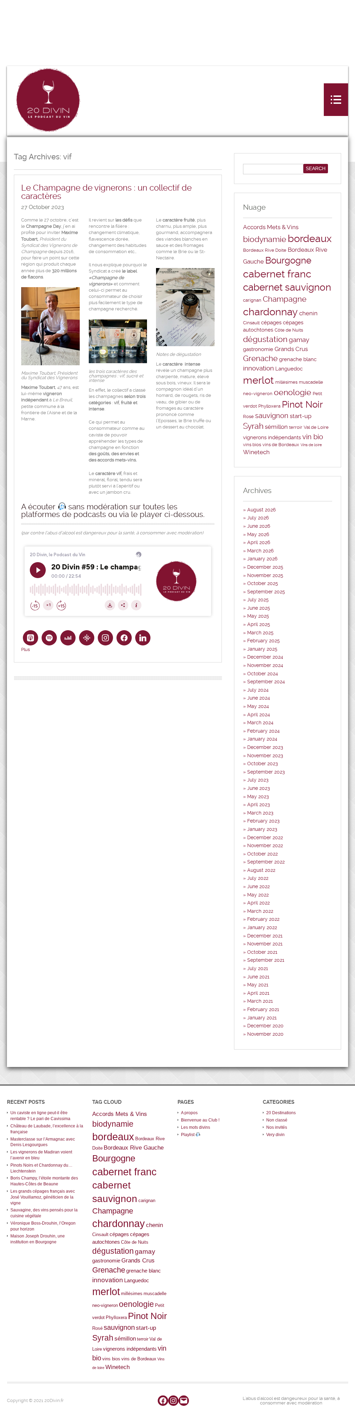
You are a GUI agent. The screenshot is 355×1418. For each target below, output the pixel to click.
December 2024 (265, 657)
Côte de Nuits (289, 330)
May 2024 (258, 706)
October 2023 (262, 763)
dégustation (265, 339)
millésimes (286, 382)
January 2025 (262, 649)
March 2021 (260, 1001)
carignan (252, 300)
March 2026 (260, 550)
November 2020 (265, 1034)
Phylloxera (269, 406)
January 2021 (262, 1017)
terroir (295, 427)
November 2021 (265, 943)
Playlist (188, 1134)
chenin (308, 313)
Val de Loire (316, 427)
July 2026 (258, 517)
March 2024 (260, 722)
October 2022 (262, 854)
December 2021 (265, 936)
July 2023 (258, 780)
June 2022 (258, 886)
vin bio (312, 437)
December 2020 (265, 1025)
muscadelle (311, 382)
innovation (258, 368)
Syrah (253, 426)
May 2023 (258, 796)
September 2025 (266, 591)
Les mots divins (195, 1127)
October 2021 (262, 952)
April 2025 (258, 624)
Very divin (275, 1134)
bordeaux (310, 238)
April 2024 (258, 714)
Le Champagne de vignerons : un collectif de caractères (106, 192)
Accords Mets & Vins (270, 227)
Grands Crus (291, 348)
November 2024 (265, 665)
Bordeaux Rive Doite (264, 250)
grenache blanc (298, 359)
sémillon (276, 426)
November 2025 (265, 575)
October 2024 (262, 673)
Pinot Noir (302, 404)
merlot (258, 380)
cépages (271, 322)
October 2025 (262, 583)
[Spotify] (49, 637)
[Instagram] (105, 637)
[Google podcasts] (86, 637)
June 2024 (258, 698)
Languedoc (289, 369)
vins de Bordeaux (280, 444)
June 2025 (258, 608)
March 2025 (260, 632)
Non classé (276, 1120)
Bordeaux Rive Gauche (134, 1147)
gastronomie (258, 349)
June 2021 (258, 976)
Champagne (284, 299)
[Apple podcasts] (30, 637)
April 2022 (258, 903)
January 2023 (262, 829)
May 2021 (257, 984)
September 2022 (266, 862)
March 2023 (260, 813)
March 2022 (260, 911)
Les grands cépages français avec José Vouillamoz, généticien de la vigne (42, 1197)
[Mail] (184, 1400)
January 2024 (262, 739)
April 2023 (258, 804)
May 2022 (258, 895)
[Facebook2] (124, 637)
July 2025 (258, 599)
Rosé (248, 416)
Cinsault (251, 322)
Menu (336, 99)
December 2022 (265, 837)
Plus (25, 649)
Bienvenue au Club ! (200, 1120)
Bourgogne (288, 260)
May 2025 (258, 616)
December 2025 (265, 567)
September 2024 (266, 681)
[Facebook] (163, 1400)
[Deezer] (68, 637)
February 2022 (263, 919)
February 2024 (263, 731)
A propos (189, 1112)
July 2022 (257, 878)
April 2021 (258, 993)
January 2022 (262, 927)
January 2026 (262, 558)
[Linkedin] (142, 637)
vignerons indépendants (272, 437)
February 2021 (263, 1009)
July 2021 (257, 968)
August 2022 (261, 870)
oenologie (292, 392)
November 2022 (265, 845)
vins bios (252, 444)
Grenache (260, 358)
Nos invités (276, 1127)
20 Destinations (281, 1112)
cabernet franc (277, 274)
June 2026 (258, 526)
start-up (300, 415)
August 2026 (261, 509)
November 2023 (265, 755)
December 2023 (265, 747)
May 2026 (258, 534)
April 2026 (258, 542)
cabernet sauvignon (287, 287)
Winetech (256, 452)
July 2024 (258, 690)
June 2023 (258, 788)
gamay (299, 340)
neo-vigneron (257, 393)
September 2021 (265, 960)
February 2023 (263, 821)
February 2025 (263, 640)
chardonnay (270, 312)
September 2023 (266, 772)
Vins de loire (311, 445)
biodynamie (264, 239)
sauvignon (271, 415)
